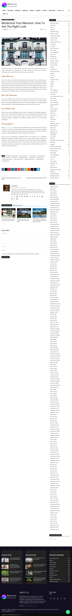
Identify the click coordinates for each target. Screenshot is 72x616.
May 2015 (52, 469)
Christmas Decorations (55, 42)
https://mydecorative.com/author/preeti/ (18, 187)
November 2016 (54, 431)
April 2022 (52, 295)
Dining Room (53, 56)
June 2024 (52, 241)
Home (4, 10)
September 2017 (54, 410)
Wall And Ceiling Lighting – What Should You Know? (39, 572)
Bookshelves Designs (55, 35)
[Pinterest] (9, 169)
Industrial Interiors (54, 104)
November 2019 (54, 356)
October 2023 (53, 257)
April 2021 (52, 320)
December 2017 (54, 404)
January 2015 (53, 477)
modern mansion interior (29, 159)
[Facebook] (3, 169)
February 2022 (53, 299)
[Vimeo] (43, 196)
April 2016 (52, 446)
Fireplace (52, 73)
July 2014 (52, 489)
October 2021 (53, 308)
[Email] (32, 169)
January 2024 (53, 251)
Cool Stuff (52, 46)
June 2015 (52, 466)
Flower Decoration (54, 79)
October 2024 (53, 232)
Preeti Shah (5, 29)
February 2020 (53, 349)
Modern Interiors (54, 125)
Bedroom (17, 10)
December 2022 (54, 278)
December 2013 (54, 504)
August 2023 (53, 262)
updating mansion (5, 160)
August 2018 (53, 387)
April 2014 (52, 496)
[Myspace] (30, 196)
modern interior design (23, 157)
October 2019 (53, 358)
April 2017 (52, 420)
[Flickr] (15, 196)
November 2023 (54, 255)
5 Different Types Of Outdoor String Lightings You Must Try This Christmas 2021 (39, 579)
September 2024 (54, 234)
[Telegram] (38, 169)
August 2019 (53, 362)
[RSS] (35, 196)
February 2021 (53, 324)
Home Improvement (54, 96)
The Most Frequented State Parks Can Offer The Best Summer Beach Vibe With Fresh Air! (39, 220)
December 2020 (54, 328)
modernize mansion (40, 159)
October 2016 (53, 433)
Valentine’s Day (53, 163)
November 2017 (54, 406)
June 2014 (52, 492)
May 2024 (52, 243)
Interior (38, 10)
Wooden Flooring (54, 178)
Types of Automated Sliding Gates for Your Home (12, 178)
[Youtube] (17, 199)
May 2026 (52, 193)
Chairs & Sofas (53, 40)
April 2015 (52, 471)
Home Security (53, 100)
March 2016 (53, 448)
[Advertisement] (44, 5)
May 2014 (52, 494)
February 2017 (53, 425)
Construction (53, 44)
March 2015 (53, 473)
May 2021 (52, 318)
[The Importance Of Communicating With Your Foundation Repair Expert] (5, 566)
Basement (52, 29)
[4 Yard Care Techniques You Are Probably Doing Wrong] (5, 573)
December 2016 (54, 429)
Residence (52, 144)
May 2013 (52, 519)
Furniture (25, 10)
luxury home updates (23, 155)
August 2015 (53, 462)
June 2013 (52, 517)
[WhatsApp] (25, 169)
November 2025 (54, 205)
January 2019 (53, 377)
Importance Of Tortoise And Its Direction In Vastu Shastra (39, 565)
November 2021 (54, 305)
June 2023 (52, 266)
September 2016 (54, 435)
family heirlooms (8, 127)
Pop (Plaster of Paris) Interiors (57, 140)
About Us (5, 13)
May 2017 (52, 418)
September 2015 (54, 460)
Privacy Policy (22, 614)
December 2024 (54, 228)
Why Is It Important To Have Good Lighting (39, 558)
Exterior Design (53, 65)
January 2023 (53, 276)
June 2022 (52, 291)
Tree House (53, 157)
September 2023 (54, 259)
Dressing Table (53, 63)
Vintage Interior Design (55, 169)
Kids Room (52, 113)
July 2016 (52, 439)
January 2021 (53, 326)
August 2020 (53, 337)
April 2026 (52, 195)
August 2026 (53, 186)
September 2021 (54, 310)
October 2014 (53, 483)
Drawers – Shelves (54, 60)
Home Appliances (54, 90)
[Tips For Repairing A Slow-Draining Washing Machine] (5, 559)
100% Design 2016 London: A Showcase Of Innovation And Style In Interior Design (15, 579)
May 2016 (52, 443)
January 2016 (53, 452)
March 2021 (53, 322)
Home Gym (52, 94)
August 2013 (53, 512)
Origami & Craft (53, 132)
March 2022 (53, 297)
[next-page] (5, 224)
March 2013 (53, 523)
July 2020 (52, 339)
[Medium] (28, 196)
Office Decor (53, 129)
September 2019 (54, 360)
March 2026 (53, 197)
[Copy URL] (35, 169)
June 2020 (52, 341)
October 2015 (53, 458)
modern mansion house (18, 159)
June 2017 (52, 416)
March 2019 (53, 372)
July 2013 (52, 515)
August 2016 (53, 437)
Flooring (52, 77)
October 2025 (53, 207)
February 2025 (53, 224)
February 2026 (53, 199)
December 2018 (54, 379)
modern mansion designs (7, 159)
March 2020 (53, 347)
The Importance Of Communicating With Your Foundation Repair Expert (15, 566)
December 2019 (54, 354)
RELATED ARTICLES (6, 205)
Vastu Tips (52, 165)
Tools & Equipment (54, 155)
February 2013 (53, 525)
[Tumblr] (15, 169)
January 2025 (53, 226)
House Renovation (54, 102)
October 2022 (53, 282)
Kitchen (44, 10)
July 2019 (52, 364)
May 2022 (52, 293)
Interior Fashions (54, 109)
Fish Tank (52, 75)
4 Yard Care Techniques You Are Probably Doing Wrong (16, 572)
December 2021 (54, 303)
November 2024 (54, 230)
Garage (52, 83)
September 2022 (54, 285)
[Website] (15, 199)
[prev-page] (2, 224)
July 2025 (52, 213)
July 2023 (52, 264)
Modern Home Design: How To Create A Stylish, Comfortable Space (23, 220)
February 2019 (53, 374)
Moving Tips (53, 127)
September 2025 (54, 209)
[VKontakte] (12, 199)
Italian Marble (53, 111)
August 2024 (53, 236)
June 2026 (52, 190)
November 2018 (54, 381)
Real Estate (52, 142)
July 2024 (52, 239)
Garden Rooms (52, 538)
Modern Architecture (16, 17)
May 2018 (52, 393)
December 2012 (54, 529)
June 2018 (52, 391)
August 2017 (53, 412)
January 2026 (53, 201)
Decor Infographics (54, 52)
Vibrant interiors (53, 167)
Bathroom (10, 10)
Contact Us (60, 10)
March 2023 (53, 272)
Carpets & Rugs (53, 37)
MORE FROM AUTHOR (18, 205)
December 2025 (54, 203)
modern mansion (39, 157)
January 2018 (53, 402)
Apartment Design (54, 23)
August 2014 (53, 487)
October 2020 (53, 333)
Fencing (52, 67)
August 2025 (53, 211)
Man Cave (52, 121)
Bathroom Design (54, 31)
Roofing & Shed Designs (55, 146)
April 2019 (52, 370)
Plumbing (52, 138)
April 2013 (52, 521)
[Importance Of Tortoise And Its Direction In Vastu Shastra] (28, 566)
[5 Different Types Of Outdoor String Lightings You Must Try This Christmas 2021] (28, 579)
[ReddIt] (28, 169)
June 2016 (52, 441)
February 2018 (53, 400)
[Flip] (19, 169)
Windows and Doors (54, 175)
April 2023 (52, 270)
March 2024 (53, 247)
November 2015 (54, 456)
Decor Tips (52, 54)
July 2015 (52, 464)
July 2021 (52, 314)
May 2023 (52, 268)
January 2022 (53, 301)
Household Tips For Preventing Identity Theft (36, 178)
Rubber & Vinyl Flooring (55, 148)
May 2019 (52, 368)
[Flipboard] (17, 196)
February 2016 (53, 450)
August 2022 (53, 287)
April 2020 (52, 345)
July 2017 (52, 414)
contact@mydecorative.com (31, 605)
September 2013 (54, 510)
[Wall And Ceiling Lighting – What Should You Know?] (28, 573)
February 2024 (53, 249)
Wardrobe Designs (54, 173)
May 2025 (52, 218)
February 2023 (53, 274)
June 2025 (52, 216)
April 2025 (52, 220)
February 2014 (53, 500)
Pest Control (53, 136)
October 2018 (53, 383)
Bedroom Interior (54, 33)
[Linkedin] (12, 169)
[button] (68, 10)
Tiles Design (53, 152)
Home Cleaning (53, 92)
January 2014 (53, 502)
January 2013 (53, 527)
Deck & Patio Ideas (54, 48)
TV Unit (52, 159)
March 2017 (53, 423)
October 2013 (53, 508)
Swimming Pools (54, 150)
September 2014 (54, 485)
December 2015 (54, 454)
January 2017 (53, 427)
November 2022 (54, 280)
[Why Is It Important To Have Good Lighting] (28, 559)
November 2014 (54, 481)
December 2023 (54, 253)
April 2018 (52, 395)
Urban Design (53, 161)
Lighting (52, 117)
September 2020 (54, 335)
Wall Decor (52, 171)
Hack (51, 88)
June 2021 (52, 316)
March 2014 (53, 498)
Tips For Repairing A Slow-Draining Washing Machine (15, 558)
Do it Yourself (53, 58)
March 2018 (53, 397)
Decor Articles (53, 50)
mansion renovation (6, 157)
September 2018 (54, 385)
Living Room (52, 10)
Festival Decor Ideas (54, 71)
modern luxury (32, 157)
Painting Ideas (53, 134)
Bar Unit (52, 27)
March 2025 (53, 222)
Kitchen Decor (53, 115)
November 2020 (54, 331)
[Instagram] (20, 196)
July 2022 (52, 289)
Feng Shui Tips (53, 69)
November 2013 (54, 506)
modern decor (14, 157)
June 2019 (52, 366)
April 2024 (52, 245)
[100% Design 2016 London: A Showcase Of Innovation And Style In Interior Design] (5, 579)
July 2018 (52, 389)
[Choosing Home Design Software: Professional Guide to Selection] (9, 213)
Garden (32, 10)
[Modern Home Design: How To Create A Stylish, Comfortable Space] (24, 213)
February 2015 (53, 475)
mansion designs (32, 155)
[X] (6, 169)
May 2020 (52, 343)
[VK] (22, 169)
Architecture (7, 17)
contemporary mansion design (12, 155)
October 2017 (53, 408)
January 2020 (53, 351)
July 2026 (52, 188)
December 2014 (54, 479)
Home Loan (53, 98)
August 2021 (53, 312)
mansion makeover (41, 155)
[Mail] (25, 196)
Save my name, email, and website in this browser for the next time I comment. (21, 253)
